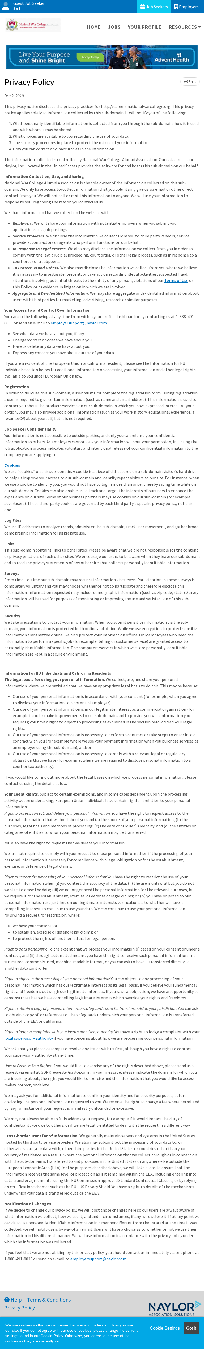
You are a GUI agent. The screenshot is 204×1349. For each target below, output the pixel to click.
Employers (188, 6)
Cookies (12, 465)
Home (94, 27)
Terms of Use (176, 280)
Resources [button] (183, 27)
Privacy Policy (19, 1307)
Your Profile (145, 27)
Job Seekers (156, 6)
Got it (191, 1328)
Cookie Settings (165, 1328)
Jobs (114, 27)
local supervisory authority (28, 1038)
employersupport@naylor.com (79, 323)
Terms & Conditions (49, 1299)
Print (192, 81)
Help (16, 1299)
